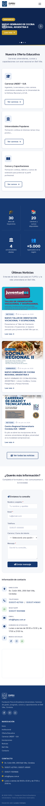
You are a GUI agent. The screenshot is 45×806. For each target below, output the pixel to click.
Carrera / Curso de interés (18, 533)
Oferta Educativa (8, 733)
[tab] (19, 42)
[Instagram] (16, 641)
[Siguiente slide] (40, 26)
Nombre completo (15, 502)
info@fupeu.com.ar (17, 619)
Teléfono (11, 523)
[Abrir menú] (40, 3)
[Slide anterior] (4, 26)
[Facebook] (11, 641)
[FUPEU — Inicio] (8, 4)
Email (10, 512)
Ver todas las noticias (24, 455)
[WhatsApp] (22, 641)
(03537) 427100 (16, 602)
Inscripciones (7, 740)
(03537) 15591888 (17, 611)
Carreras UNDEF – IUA (10, 737)
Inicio (4, 726)
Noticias (5, 744)
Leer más (8, 32)
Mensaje (12, 543)
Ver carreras (13, 102)
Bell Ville (5, 747)
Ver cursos (12, 184)
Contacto (5, 751)
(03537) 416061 (33, 602)
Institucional (6, 730)
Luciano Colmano (20, 803)
